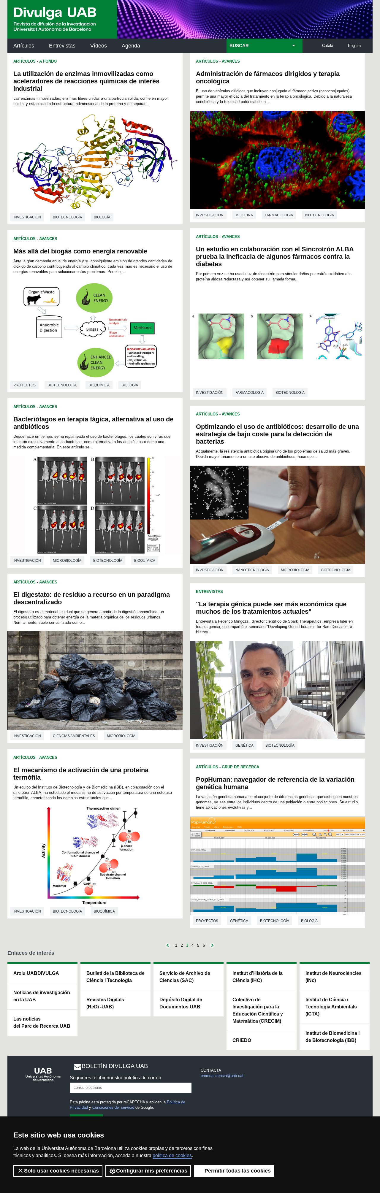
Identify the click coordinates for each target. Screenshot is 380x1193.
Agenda (131, 46)
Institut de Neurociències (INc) (333, 977)
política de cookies (172, 1155)
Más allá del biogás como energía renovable (80, 251)
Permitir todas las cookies (238, 1171)
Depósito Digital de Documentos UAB (180, 1003)
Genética (244, 745)
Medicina (244, 215)
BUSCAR (239, 45)
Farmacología (279, 215)
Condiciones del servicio (113, 1107)
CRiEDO (241, 1040)
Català (327, 45)
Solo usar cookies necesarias (61, 1171)
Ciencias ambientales (74, 736)
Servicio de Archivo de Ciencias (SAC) (184, 977)
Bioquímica (99, 385)
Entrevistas (62, 46)
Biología (102, 217)
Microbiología (67, 561)
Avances (48, 239)
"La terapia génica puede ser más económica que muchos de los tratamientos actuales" (271, 607)
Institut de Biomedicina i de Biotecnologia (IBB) (332, 1037)
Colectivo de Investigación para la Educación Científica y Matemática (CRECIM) (257, 1010)
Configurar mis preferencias (151, 1171)
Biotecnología (67, 217)
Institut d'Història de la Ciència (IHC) (257, 977)
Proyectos (24, 385)
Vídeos (98, 46)
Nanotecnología (252, 570)
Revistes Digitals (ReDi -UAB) (105, 1003)
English (354, 45)
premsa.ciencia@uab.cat (222, 1075)
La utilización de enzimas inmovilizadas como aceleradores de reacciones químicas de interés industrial (86, 81)
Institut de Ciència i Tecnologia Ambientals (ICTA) (331, 1006)
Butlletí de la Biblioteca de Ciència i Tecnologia (115, 977)
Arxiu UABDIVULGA (36, 973)
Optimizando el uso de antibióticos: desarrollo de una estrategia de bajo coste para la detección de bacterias (277, 434)
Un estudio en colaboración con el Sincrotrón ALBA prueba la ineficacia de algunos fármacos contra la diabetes (275, 256)
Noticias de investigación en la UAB (41, 996)
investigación (27, 217)
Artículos (23, 46)
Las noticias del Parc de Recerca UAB (41, 1022)
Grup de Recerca (240, 767)
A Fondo (48, 61)
